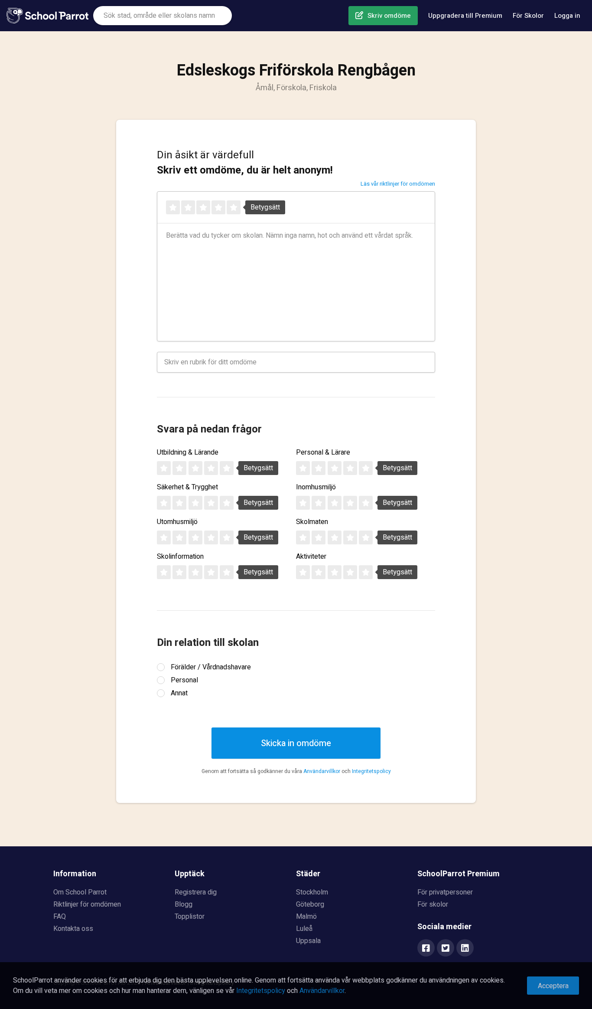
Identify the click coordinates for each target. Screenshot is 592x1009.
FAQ (59, 916)
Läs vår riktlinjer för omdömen (398, 184)
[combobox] (162, 15)
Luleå (304, 929)
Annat (179, 693)
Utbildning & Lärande (187, 452)
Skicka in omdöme (296, 743)
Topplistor (190, 916)
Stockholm (312, 892)
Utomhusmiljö (177, 522)
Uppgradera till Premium (465, 15)
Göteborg (310, 904)
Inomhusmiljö (316, 487)
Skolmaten (312, 522)
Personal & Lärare (323, 452)
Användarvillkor (321, 771)
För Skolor (528, 15)
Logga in (567, 15)
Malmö (306, 916)
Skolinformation (180, 556)
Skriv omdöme (389, 15)
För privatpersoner (445, 892)
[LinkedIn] (465, 948)
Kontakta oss (73, 929)
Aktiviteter (311, 556)
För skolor (432, 904)
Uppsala (308, 941)
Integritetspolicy (371, 771)
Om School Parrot (80, 892)
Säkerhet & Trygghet (187, 487)
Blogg (183, 904)
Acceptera (553, 986)
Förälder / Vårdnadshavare (211, 667)
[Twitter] (445, 948)
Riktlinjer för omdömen (87, 904)
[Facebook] (426, 948)
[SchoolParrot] (50, 15)
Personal (184, 680)
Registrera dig (196, 892)
